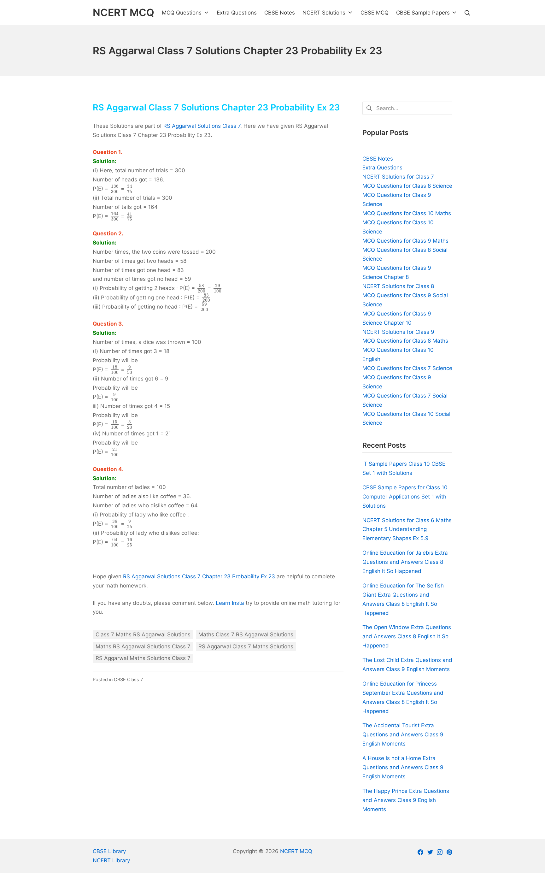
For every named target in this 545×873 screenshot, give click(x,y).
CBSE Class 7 (128, 679)
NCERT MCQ (296, 851)
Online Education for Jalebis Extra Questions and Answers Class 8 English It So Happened (405, 562)
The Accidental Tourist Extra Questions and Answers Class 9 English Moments (402, 734)
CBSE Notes (377, 159)
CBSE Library (109, 851)
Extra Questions (382, 167)
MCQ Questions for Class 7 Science (407, 368)
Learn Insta (230, 603)
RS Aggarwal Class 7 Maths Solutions (245, 646)
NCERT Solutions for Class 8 (398, 286)
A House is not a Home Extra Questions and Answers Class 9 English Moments (402, 767)
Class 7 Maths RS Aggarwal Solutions (143, 634)
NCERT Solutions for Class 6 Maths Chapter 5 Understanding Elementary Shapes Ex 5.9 (407, 529)
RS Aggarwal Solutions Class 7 (201, 126)
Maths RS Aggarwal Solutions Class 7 (143, 646)
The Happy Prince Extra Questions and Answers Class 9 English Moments (405, 800)
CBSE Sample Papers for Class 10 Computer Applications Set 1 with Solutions (405, 496)
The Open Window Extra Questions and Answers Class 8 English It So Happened (406, 636)
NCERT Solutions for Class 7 (398, 177)
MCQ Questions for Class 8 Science (407, 186)
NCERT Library (111, 860)
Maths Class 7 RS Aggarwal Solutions (245, 634)
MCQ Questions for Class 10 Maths (406, 213)
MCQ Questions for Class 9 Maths (405, 241)
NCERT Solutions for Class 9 (398, 332)
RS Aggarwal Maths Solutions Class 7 (143, 658)
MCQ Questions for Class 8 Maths (405, 341)
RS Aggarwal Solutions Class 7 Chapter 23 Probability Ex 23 (199, 576)
